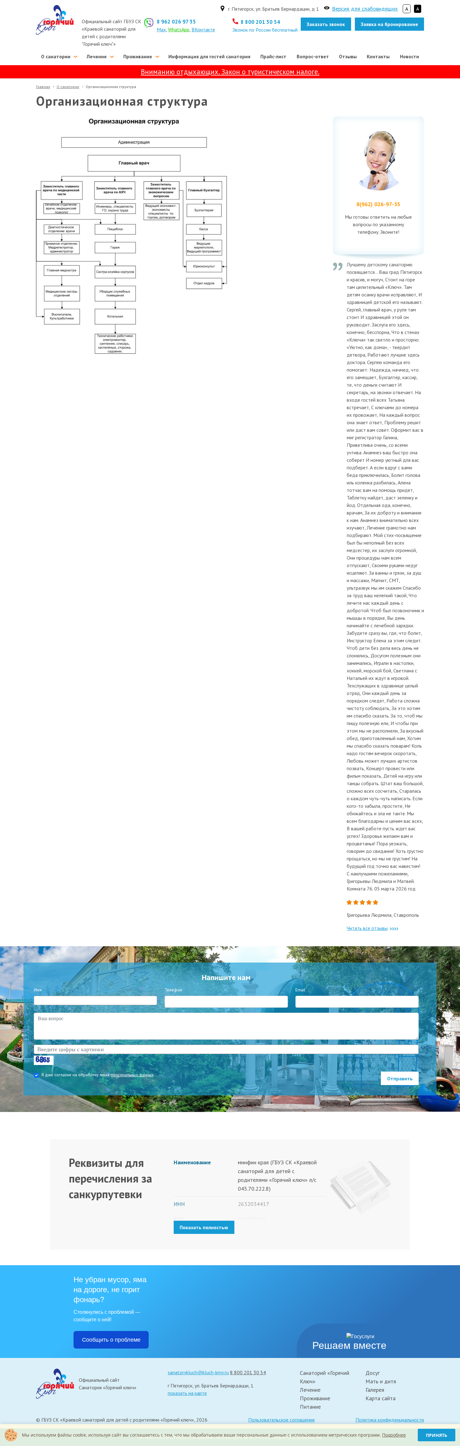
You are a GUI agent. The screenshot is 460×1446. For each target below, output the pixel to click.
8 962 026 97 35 (176, 21)
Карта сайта (380, 1398)
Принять (436, 1435)
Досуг (372, 1372)
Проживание (137, 56)
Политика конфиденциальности (389, 1420)
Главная (43, 86)
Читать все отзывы (367, 928)
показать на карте (187, 1393)
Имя (38, 990)
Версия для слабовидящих (365, 8)
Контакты (378, 56)
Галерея (374, 1389)
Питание (310, 1406)
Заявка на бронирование (389, 24)
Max (161, 29)
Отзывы (348, 56)
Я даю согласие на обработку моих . (98, 1075)
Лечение (97, 56)
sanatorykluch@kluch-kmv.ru (198, 1372)
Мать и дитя (380, 1381)
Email (300, 990)
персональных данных (132, 1075)
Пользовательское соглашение (281, 1420)
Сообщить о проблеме (111, 1340)
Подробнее (394, 1435)
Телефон (173, 990)
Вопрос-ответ (313, 56)
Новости (409, 56)
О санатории (55, 56)
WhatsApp (178, 29)
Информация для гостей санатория (209, 56)
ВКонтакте (203, 29)
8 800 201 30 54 (260, 21)
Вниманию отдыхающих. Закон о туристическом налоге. (230, 71)
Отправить (400, 1078)
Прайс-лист (273, 56)
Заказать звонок (326, 24)
